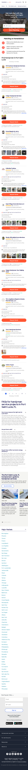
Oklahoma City (6, 639)
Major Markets (7, 529)
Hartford (4, 563)
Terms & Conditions (22, 761)
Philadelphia (5, 647)
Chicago (4, 583)
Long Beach (5, 543)
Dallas (3, 661)
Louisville (4, 587)
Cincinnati (4, 632)
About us (4, 746)
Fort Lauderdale (6, 568)
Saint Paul (4, 605)
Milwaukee (5, 689)
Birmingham (5, 533)
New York (4, 617)
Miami (3, 573)
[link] (14, 69)
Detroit (4, 597)
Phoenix (4, 536)
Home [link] (3, 6)
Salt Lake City (5, 674)
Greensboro (5, 624)
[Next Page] (25, 393)
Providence (5, 652)
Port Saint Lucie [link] (12, 6)
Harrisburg (4, 644)
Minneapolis (5, 602)
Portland (4, 642)
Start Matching (14, 30)
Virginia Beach (6, 681)
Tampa (3, 578)
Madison (4, 686)
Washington (5, 565)
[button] (4, 117)
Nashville (4, 657)
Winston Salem (6, 629)
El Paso (4, 664)
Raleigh (4, 627)
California (10, 759)
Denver (4, 560)
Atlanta (4, 580)
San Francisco (5, 555)
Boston (4, 595)
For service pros (6, 737)
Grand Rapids (5, 600)
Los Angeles (5, 546)
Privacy (6, 759)
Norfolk (4, 676)
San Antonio (5, 671)
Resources (4, 742)
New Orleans (5, 590)
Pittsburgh (4, 649)
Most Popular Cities (6, 695)
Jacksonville (5, 570)
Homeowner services (8, 733)
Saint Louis (5, 610)
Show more (24, 83)
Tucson (4, 538)
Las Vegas (4, 612)
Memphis (4, 654)
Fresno (3, 541)
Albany (3, 615)
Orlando (4, 575)
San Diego (4, 553)
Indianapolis (5, 585)
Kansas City (5, 607)
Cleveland (4, 634)
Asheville (4, 620)
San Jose (4, 558)
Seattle (4, 684)
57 (22, 393)
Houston (4, 669)
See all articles (8, 486)
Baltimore (4, 592)
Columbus (4, 637)
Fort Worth (5, 666)
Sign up (14, 710)
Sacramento (5, 550)
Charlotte (4, 622)
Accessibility (20, 759)
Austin (3, 659)
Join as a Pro (18, 2)
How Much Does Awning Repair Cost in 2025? (9, 504)
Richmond (4, 679)
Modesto (4, 548)
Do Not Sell (15, 759)
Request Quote (14, 86)
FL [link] (6, 6)
